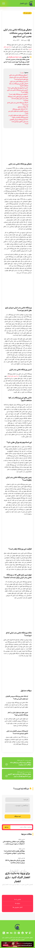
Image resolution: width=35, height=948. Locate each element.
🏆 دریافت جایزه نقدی (17, 482)
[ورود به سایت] (17, 466)
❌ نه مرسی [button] (17, 486)
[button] (17, 474)
